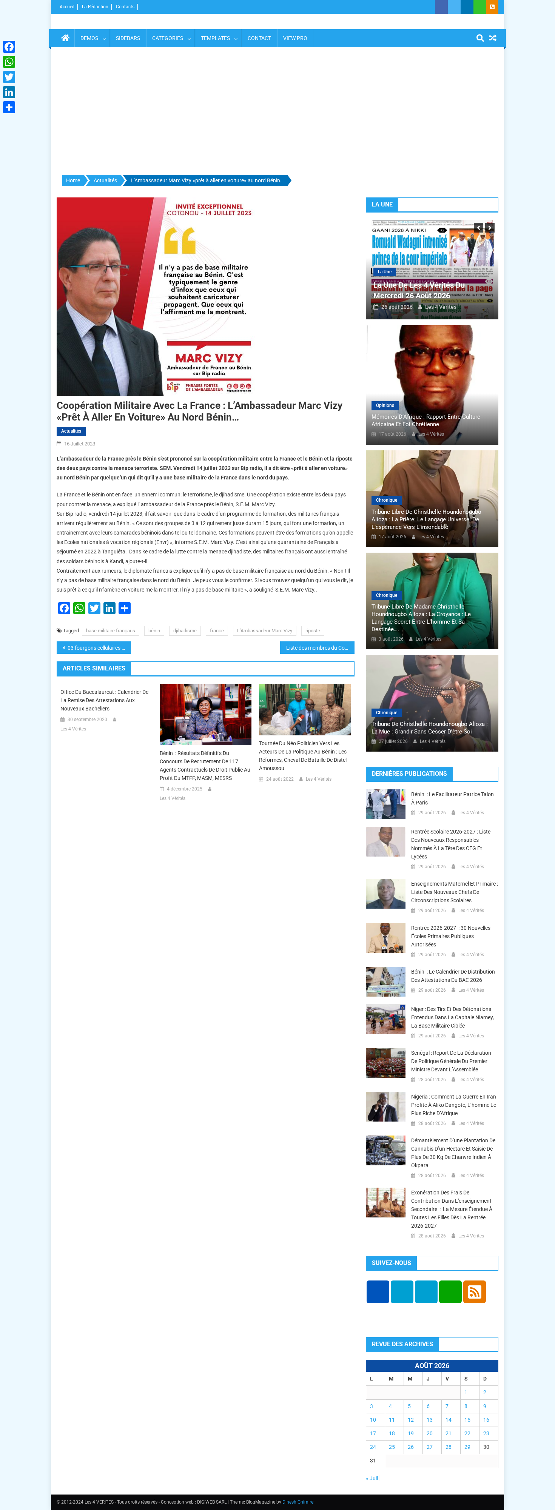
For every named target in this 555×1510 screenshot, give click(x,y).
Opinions (385, 405)
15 (467, 1420)
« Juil (372, 1478)
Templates (215, 38)
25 (392, 1447)
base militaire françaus (110, 630)
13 (430, 1420)
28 (449, 1447)
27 (430, 1447)
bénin (154, 630)
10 (373, 1420)
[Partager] (9, 107)
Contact (259, 38)
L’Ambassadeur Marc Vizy (264, 630)
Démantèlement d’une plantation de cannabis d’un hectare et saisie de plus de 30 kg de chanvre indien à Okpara (453, 1152)
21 (449, 1433)
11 (392, 1420)
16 (486, 1420)
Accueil (67, 6)
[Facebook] (9, 46)
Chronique (386, 500)
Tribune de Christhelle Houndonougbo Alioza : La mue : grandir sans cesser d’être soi (430, 728)
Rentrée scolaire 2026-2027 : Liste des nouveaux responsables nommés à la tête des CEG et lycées (450, 844)
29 (467, 1447)
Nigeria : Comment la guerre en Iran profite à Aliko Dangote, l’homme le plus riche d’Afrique (453, 1105)
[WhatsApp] (9, 61)
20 (430, 1433)
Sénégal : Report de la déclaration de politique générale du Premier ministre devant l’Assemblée (451, 1061)
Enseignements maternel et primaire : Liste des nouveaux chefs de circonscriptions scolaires (454, 892)
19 (411, 1433)
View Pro (295, 38)
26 (411, 1447)
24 (373, 1447)
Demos (89, 38)
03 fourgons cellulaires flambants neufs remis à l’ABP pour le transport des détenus (98, 648)
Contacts (125, 6)
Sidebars (128, 38)
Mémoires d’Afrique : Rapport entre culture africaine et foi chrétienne (426, 420)
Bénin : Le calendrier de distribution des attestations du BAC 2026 (453, 976)
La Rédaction (95, 6)
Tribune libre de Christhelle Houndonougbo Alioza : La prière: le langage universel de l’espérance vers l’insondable (426, 519)
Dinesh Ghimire (297, 1502)
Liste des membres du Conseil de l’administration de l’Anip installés (320, 648)
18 (392, 1433)
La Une (385, 271)
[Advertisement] (277, 111)
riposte (312, 630)
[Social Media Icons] (378, 1291)
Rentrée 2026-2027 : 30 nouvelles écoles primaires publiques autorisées (450, 936)
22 (467, 1433)
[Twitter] (9, 77)
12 (411, 1420)
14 (449, 1420)
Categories (167, 38)
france (217, 630)
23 (486, 1433)
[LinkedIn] (9, 92)
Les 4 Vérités (73, 729)
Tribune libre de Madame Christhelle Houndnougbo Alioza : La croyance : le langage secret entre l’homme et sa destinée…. (421, 618)
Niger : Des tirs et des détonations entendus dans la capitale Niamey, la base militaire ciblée (452, 1017)
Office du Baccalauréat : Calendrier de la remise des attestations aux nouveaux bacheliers (104, 700)
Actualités (71, 431)
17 (373, 1433)
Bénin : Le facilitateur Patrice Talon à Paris (452, 798)
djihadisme (185, 630)
